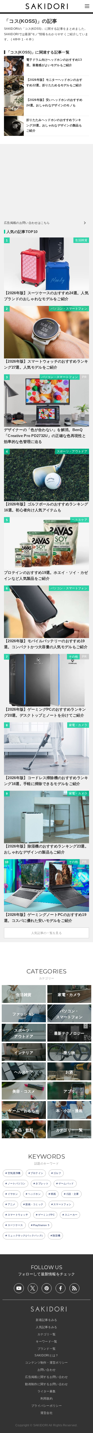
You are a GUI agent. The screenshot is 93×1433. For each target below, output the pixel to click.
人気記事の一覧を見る (46, 933)
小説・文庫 (72, 1194)
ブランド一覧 (46, 1348)
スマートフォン (62, 1204)
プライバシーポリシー (46, 1405)
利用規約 (46, 1398)
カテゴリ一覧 (46, 1334)
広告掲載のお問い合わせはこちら (27, 223)
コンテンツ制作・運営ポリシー (46, 1362)
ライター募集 (46, 1391)
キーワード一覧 (46, 1341)
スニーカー (71, 1214)
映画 (53, 1194)
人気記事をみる (46, 1327)
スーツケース (15, 1225)
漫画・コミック (34, 1204)
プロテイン (37, 1173)
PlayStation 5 (41, 1225)
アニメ (11, 1204)
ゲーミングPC (46, 1214)
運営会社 (46, 1413)
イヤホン (13, 1194)
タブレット (41, 1183)
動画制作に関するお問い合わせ (46, 1384)
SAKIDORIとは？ (46, 1355)
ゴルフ (57, 1173)
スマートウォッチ (18, 1214)
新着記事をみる (46, 1320)
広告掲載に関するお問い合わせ (46, 1377)
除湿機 (56, 1235)
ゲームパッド (66, 1183)
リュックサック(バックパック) (25, 1235)
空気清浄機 (14, 1173)
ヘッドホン (34, 1194)
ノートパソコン (17, 1183)
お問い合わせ (46, 1370)
